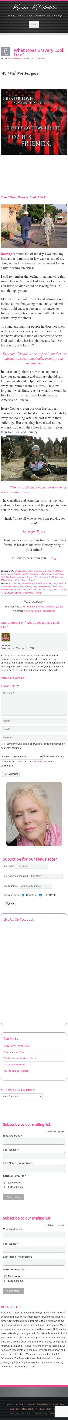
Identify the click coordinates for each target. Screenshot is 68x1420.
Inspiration (10, 577)
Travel (31, 580)
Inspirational (22, 577)
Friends (24, 574)
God (49, 574)
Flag (34, 586)
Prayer (54, 589)
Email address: (11, 886)
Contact (30, 1404)
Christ (38, 571)
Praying (62, 589)
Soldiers (10, 593)
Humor (61, 574)
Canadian (38, 583)
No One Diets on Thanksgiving (39, 611)
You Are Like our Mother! (16, 1071)
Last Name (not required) (16, 876)
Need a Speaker (43, 1409)
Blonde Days (20, 571)
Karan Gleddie (14, 58)
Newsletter (14, 1182)
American (16, 583)
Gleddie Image (57, 1404)
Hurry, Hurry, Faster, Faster (16, 1046)
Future (43, 574)
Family (10, 574)
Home (7, 1404)
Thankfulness (28, 593)
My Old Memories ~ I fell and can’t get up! (42, 606)
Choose (31, 571)
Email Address (12, 1135)
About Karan (18, 1404)
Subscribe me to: (11, 895)
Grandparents (44, 586)
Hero (60, 586)
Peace (11, 580)
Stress (25, 580)
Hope (54, 574)
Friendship (34, 574)
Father (28, 586)
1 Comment (39, 58)
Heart (54, 586)
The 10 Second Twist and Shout (19, 1058)
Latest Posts (15, 1186)
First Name (8, 866)
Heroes (4, 589)
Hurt (3, 577)
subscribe (42, 761)
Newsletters (14, 1409)
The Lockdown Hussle (14, 1064)
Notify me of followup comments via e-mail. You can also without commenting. (32, 761)
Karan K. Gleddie (34, 7)
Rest (3, 593)
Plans (17, 580)
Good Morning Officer (14, 1052)
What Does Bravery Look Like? (39, 52)
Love (62, 577)
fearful (17, 574)
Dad (54, 583)
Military (4, 580)
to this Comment (12, 678)
